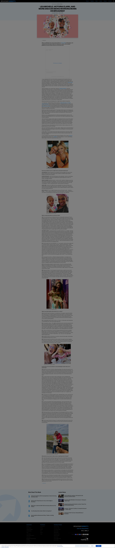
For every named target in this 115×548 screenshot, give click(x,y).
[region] (57, 546)
